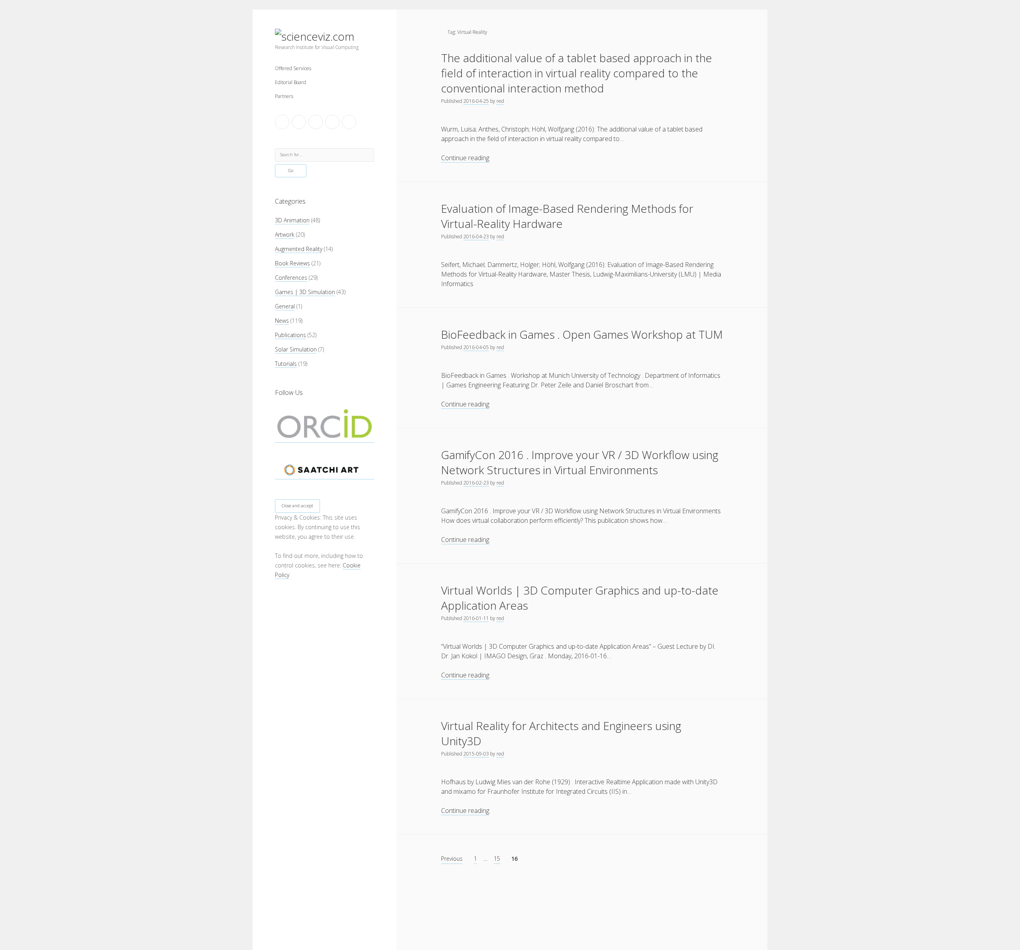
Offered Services (293, 68)
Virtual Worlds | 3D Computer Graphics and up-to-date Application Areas (579, 598)
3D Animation (292, 220)
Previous (452, 858)
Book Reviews (292, 263)
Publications (290, 335)
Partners (284, 96)
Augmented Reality (298, 249)
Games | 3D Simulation (305, 292)
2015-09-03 (476, 753)
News (282, 320)
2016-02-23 (476, 482)
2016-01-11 (476, 618)
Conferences (291, 277)
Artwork (284, 234)
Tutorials (286, 363)
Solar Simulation (296, 349)
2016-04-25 (476, 101)
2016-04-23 (476, 236)
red (500, 101)
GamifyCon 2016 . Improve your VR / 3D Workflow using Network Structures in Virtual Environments (579, 462)
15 (497, 858)
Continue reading (465, 158)
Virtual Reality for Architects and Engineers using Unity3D (561, 733)
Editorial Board (290, 82)
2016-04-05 (476, 347)
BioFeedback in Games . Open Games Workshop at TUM (582, 334)
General (285, 306)
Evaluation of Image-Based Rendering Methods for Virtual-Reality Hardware (567, 216)
